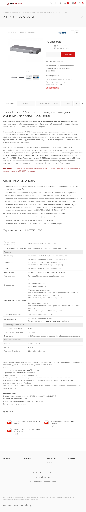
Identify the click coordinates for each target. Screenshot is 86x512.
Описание (10, 103)
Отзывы (67, 103)
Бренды (27, 458)
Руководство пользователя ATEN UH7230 (63, 422)
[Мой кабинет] (60, 3)
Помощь (71, 458)
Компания (52, 458)
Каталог (7, 458)
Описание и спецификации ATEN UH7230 (27, 422)
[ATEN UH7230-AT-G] (25, 49)
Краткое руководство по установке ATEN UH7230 (27, 430)
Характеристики (26, 103)
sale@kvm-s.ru (44, 477)
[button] (22, 72)
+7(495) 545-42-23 (43, 473)
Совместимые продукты (48, 103)
